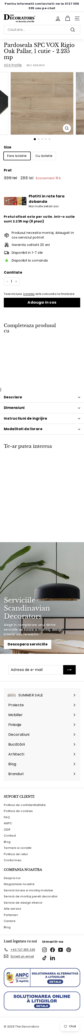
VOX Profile (13, 65)
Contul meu (13, 860)
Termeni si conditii (18, 848)
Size (7, 147)
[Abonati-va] (69, 669)
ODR (7, 829)
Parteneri (11, 915)
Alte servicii (12, 909)
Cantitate (13, 272)
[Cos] (67, 18)
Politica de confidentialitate (25, 805)
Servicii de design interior (23, 903)
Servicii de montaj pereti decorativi (31, 896)
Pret (8, 170)
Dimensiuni (14, 407)
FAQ (7, 817)
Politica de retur (16, 854)
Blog (7, 842)
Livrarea (29, 294)
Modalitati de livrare (23, 429)
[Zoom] (67, 128)
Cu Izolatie (44, 156)
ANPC (8, 823)
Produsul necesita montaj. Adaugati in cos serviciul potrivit (43, 235)
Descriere (13, 397)
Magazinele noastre (19, 884)
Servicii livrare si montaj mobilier (28, 890)
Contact (10, 835)
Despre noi (12, 878)
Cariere (9, 921)
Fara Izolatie (17, 156)
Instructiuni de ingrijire (25, 418)
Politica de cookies (18, 811)
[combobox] (42, 29)
